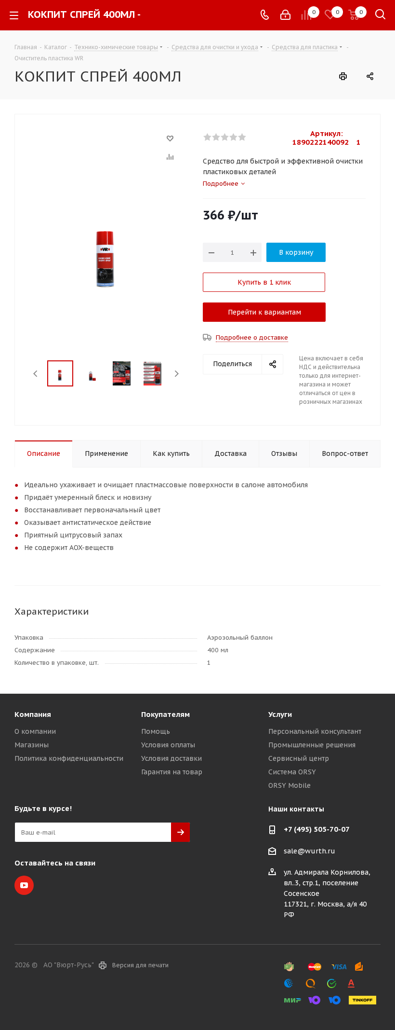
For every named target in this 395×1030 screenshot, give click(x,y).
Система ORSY (292, 772)
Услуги (280, 714)
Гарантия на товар (171, 772)
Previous (36, 374)
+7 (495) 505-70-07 (317, 829)
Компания (32, 714)
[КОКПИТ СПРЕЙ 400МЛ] (106, 248)
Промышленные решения (312, 745)
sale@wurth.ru (309, 851)
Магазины (31, 745)
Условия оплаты (168, 745)
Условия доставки (171, 758)
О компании (35, 731)
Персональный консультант (314, 731)
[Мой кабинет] (285, 15)
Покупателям (165, 714)
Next (177, 374)
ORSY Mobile (289, 785)
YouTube (24, 885)
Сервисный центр (298, 758)
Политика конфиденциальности (68, 758)
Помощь (155, 731)
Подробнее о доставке (252, 337)
